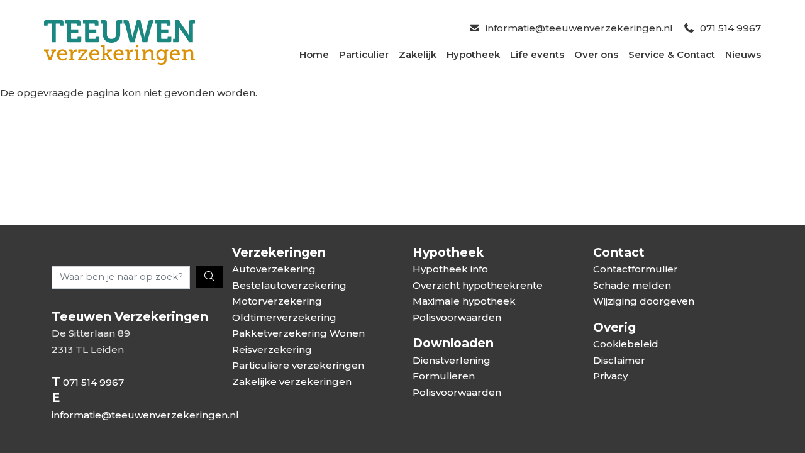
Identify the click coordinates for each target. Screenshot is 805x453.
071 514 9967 (730, 28)
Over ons (596, 54)
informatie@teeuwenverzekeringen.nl (579, 28)
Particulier (364, 54)
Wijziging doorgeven (643, 301)
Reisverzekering (272, 349)
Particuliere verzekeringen (298, 365)
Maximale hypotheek (464, 301)
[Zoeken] (209, 277)
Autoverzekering (274, 269)
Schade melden (632, 285)
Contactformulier (635, 269)
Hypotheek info (450, 269)
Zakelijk (417, 54)
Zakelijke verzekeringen (292, 382)
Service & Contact (671, 54)
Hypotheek (473, 54)
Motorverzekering (277, 301)
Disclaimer (619, 360)
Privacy (610, 376)
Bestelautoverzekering (289, 285)
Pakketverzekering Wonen (298, 333)
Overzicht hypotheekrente (478, 285)
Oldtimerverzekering (284, 317)
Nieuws (743, 54)
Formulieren (444, 376)
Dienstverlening (452, 360)
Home (314, 54)
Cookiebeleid (625, 344)
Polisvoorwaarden (457, 317)
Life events (537, 54)
